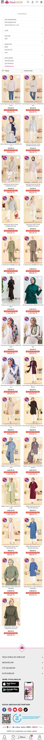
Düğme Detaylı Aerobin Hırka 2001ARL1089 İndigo (33, 547)
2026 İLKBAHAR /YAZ (10, 22)
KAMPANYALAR (9, 66)
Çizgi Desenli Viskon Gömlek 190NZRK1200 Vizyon (33, 225)
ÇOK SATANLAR (9, 63)
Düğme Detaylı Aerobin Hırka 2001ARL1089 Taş (11, 547)
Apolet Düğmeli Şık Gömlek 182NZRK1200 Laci (11, 144)
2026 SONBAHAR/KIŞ (10, 19)
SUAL (6, 52)
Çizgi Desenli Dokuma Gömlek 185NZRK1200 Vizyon (11, 185)
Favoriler (13, 739)
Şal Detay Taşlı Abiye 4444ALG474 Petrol (33, 305)
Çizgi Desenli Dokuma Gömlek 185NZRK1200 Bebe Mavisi (33, 144)
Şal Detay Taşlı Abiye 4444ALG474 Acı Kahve (11, 305)
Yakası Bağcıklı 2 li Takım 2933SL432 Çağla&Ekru (11, 587)
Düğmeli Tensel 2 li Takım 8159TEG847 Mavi (11, 466)
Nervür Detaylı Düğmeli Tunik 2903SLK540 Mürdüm (33, 386)
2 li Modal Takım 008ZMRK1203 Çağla (11, 264)
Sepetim (31, 737)
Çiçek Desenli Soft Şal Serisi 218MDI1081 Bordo (11, 346)
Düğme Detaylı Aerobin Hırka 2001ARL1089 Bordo (33, 507)
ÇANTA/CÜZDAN (9, 60)
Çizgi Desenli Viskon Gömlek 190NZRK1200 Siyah (11, 225)
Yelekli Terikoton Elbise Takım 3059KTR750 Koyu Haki (11, 627)
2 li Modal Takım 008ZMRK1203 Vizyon (33, 264)
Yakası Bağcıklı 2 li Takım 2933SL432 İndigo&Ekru (33, 587)
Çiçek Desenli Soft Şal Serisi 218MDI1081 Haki (33, 346)
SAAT (6, 38)
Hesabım (39, 739)
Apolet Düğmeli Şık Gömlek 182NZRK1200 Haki (33, 104)
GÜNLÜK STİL (8, 49)
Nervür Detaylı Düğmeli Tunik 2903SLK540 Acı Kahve (33, 426)
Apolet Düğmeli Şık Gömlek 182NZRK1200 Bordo (11, 104)
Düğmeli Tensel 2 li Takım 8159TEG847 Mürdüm (33, 466)
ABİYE (6, 47)
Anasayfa (4, 739)
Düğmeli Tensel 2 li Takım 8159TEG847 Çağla (11, 507)
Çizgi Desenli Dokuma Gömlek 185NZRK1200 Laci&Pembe (33, 185)
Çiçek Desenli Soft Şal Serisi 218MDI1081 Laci (11, 386)
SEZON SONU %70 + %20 (12, 25)
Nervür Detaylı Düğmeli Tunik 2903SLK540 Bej (11, 426)
